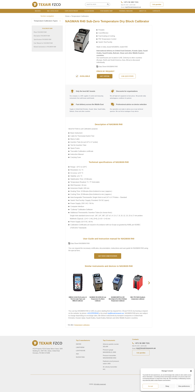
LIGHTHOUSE (80, 350)
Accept (150, 386)
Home (67, 16)
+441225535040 (93, 313)
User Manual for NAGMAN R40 (43, 43)
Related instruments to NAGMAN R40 (45, 47)
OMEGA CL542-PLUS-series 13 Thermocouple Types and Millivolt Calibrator (78, 299)
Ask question (156, 4)
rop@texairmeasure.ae (133, 7)
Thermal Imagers (126, 11)
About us (142, 11)
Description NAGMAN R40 (42, 36)
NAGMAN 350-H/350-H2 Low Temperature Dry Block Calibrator (98, 299)
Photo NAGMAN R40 (40, 32)
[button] (191, 371)
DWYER (78, 344)
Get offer (104, 76)
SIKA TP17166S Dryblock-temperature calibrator (137, 298)
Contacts (156, 11)
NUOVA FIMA (80, 357)
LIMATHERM (80, 347)
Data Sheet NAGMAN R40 (108, 66)
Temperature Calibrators (80, 16)
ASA (77, 354)
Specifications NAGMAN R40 (42, 39)
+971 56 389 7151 (131, 2)
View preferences (184, 386)
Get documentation (107, 256)
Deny (167, 386)
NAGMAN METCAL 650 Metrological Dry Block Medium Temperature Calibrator (118, 299)
